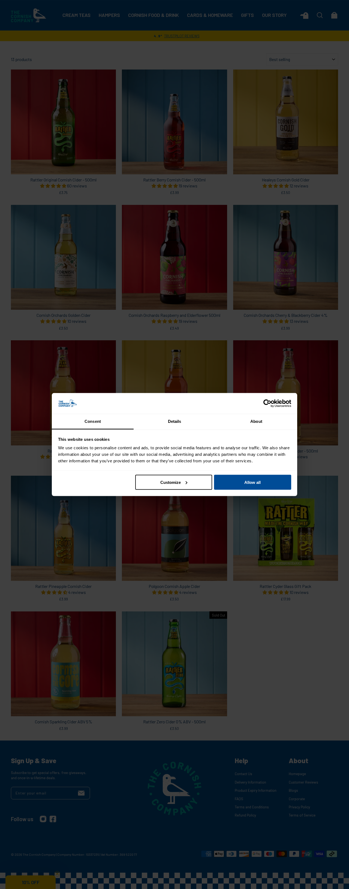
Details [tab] (174, 421)
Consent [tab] (93, 421)
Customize (170, 482)
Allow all (252, 482)
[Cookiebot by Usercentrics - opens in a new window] (267, 403)
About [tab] (256, 421)
